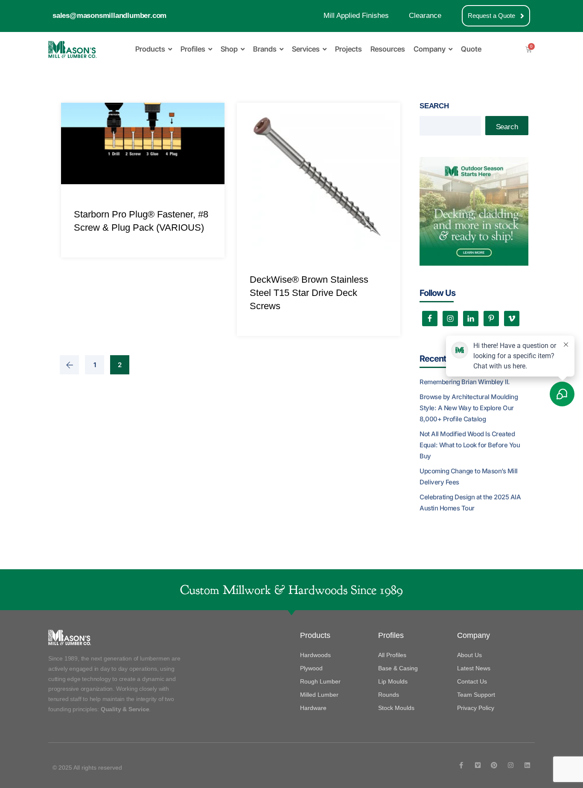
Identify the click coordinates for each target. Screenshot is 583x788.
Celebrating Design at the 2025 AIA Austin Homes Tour (470, 502)
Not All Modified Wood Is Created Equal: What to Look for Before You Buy (470, 445)
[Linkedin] (527, 765)
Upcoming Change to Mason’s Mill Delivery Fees (469, 476)
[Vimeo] (478, 765)
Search (434, 106)
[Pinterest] (494, 765)
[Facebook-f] (461, 765)
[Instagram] (510, 765)
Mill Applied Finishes (356, 16)
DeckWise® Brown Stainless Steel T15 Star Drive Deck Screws (309, 292)
